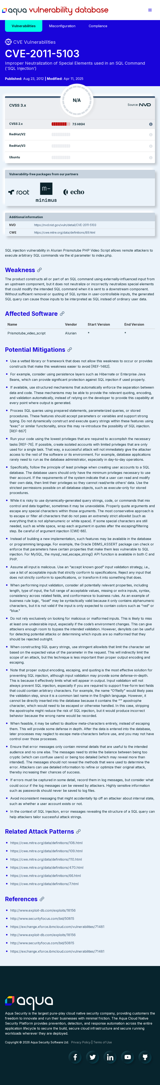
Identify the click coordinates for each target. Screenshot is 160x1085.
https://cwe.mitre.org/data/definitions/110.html (46, 859)
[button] (150, 10)
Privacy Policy (81, 1042)
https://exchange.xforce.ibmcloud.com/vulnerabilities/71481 (57, 927)
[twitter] (93, 1058)
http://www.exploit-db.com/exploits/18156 (43, 910)
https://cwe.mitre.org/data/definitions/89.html (64, 232)
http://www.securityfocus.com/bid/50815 (42, 918)
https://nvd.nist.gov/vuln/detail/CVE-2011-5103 (65, 225)
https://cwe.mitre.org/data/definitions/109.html (46, 851)
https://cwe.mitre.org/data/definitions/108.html (46, 843)
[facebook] (76, 1058)
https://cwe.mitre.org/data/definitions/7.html (44, 884)
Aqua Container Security (29, 1003)
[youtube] (129, 1058)
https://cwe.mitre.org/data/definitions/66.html (45, 876)
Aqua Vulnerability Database (55, 11)
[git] (146, 1058)
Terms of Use (102, 1042)
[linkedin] (111, 1058)
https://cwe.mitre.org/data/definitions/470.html (46, 867)
